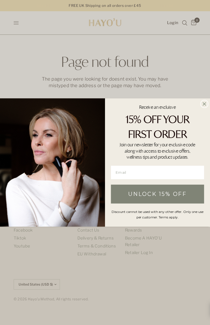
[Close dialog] (204, 103)
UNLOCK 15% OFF (157, 194)
